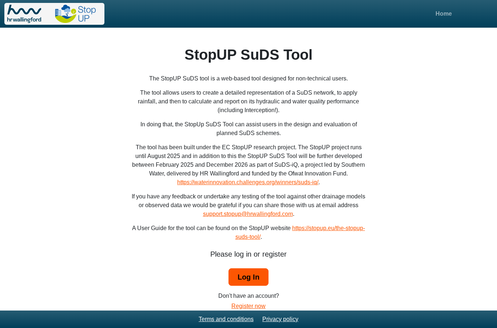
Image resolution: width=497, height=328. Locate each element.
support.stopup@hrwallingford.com (248, 214)
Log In (248, 277)
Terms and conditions (226, 319)
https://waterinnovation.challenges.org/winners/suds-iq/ (247, 182)
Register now (248, 306)
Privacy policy (280, 319)
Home (444, 14)
